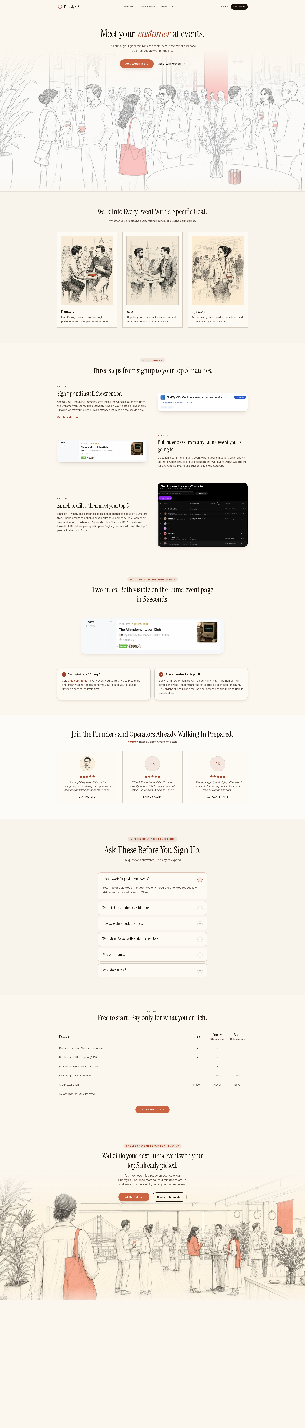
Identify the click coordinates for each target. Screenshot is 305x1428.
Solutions (128, 6)
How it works (148, 6)
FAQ (174, 6)
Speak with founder (169, 1197)
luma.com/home (77, 680)
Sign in (224, 6)
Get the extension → (70, 417)
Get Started (239, 6)
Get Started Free (135, 63)
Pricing (163, 6)
